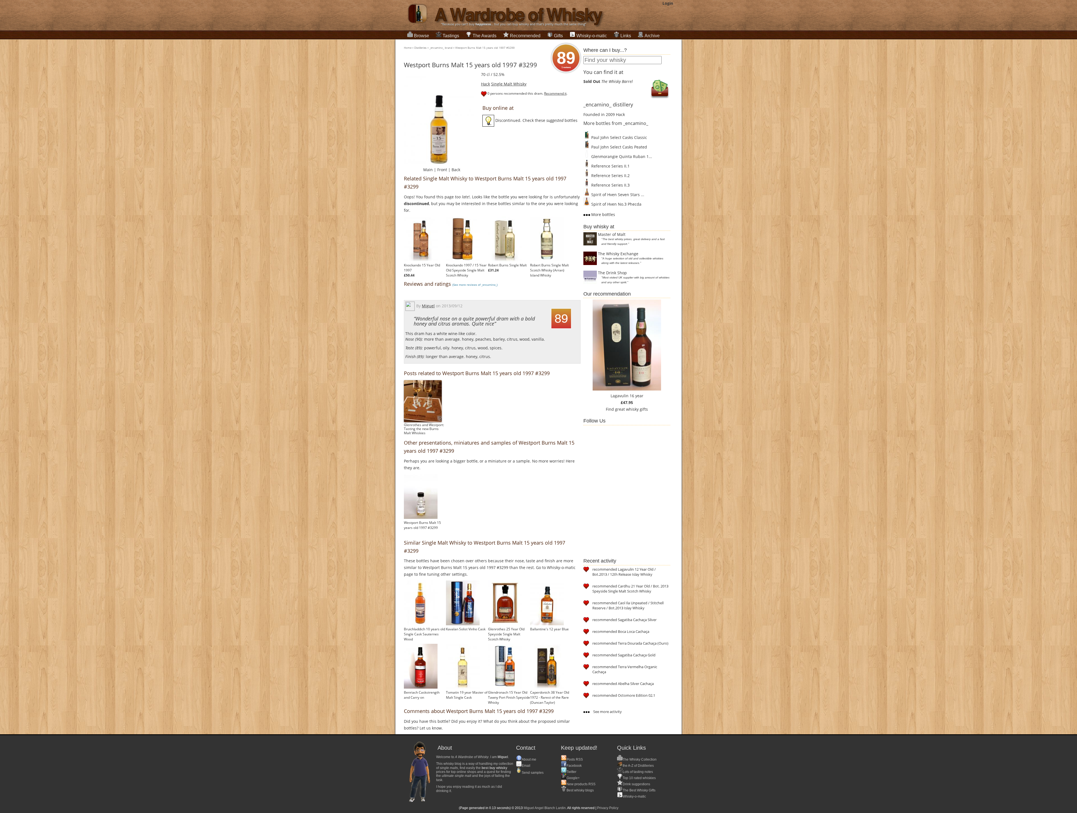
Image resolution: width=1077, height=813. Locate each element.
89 (566, 58)
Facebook (574, 766)
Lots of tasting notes (638, 772)
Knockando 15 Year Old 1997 (422, 268)
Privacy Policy (607, 808)
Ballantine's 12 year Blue (549, 629)
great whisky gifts (631, 409)
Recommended (525, 35)
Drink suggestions (636, 784)
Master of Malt (611, 234)
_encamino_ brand (440, 48)
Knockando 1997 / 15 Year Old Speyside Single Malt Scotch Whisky (466, 270)
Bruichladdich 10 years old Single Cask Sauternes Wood (424, 634)
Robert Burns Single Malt (507, 265)
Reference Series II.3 (610, 185)
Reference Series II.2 (610, 175)
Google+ (573, 778)
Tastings (451, 35)
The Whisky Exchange (618, 253)
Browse (421, 35)
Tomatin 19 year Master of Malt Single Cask (466, 695)
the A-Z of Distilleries (638, 766)
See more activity (607, 711)
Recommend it (555, 93)
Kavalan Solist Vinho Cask (465, 629)
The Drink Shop (612, 272)
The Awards (484, 35)
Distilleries (420, 48)
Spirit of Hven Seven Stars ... (617, 194)
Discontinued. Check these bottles (535, 120)
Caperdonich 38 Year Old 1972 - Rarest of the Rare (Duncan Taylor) (549, 697)
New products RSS (581, 784)
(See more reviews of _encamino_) (475, 285)
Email (526, 766)
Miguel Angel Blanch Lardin (545, 808)
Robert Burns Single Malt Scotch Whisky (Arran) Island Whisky (549, 270)
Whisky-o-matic (591, 35)
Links (625, 35)
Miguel (428, 305)
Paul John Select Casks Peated (618, 147)
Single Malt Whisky (508, 84)
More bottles (602, 214)
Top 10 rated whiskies (639, 778)
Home (407, 48)
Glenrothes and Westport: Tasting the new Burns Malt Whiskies (424, 428)
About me (529, 759)
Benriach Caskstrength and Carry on (421, 695)
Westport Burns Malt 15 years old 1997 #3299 (485, 48)
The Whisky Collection (640, 759)
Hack (485, 84)
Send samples (533, 773)
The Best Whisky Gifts (639, 790)
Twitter (571, 772)
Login (667, 3)
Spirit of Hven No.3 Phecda (615, 204)
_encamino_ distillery (608, 104)
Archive (652, 35)
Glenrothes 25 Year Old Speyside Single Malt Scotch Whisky (506, 634)
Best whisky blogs (580, 790)
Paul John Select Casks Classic (618, 137)
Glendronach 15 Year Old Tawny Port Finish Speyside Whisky (509, 697)
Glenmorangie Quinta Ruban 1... (621, 156)
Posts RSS (575, 759)
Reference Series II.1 (610, 166)
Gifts (558, 35)
